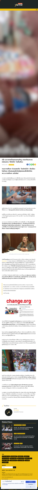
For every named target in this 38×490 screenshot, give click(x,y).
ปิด (30, 486)
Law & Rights (11, 164)
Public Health (16, 443)
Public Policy (28, 458)
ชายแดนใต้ (27, 460)
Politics (3, 489)
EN (21, 481)
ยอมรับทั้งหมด (31, 481)
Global (16, 489)
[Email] (33, 165)
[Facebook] (27, 165)
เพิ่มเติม (6, 484)
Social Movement (11, 489)
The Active (4, 261)
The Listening (21, 460)
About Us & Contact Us (8, 470)
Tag (3, 454)
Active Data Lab (6, 456)
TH (23, 481)
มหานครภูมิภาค (5, 462)
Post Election (21, 458)
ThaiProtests (13, 460)
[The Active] (19, 4)
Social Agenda (5, 460)
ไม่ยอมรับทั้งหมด (30, 484)
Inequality (26, 456)
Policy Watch (13, 458)
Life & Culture (5, 458)
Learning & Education (21, 433)
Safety (15, 433)
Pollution (22, 489)
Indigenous (20, 456)
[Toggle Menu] (37, 9)
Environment (14, 456)
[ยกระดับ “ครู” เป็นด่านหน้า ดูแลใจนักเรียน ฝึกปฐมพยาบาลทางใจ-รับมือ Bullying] (7, 427)
